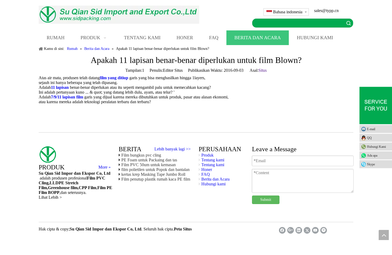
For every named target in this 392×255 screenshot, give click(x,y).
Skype (371, 164)
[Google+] (290, 230)
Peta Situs (183, 229)
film (74, 187)
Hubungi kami (213, 184)
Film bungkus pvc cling (141, 155)
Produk (207, 155)
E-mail (371, 129)
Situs (262, 70)
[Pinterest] (323, 230)
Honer (206, 169)
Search (348, 23)
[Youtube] (315, 230)
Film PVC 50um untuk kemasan (148, 164)
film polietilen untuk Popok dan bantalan (155, 169)
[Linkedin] (298, 230)
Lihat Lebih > (50, 197)
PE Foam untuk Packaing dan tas (149, 160)
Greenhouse (59, 187)
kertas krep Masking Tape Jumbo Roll (153, 174)
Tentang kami (212, 160)
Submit (265, 200)
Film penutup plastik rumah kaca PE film (155, 179)
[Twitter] (307, 230)
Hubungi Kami (376, 147)
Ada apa (372, 155)
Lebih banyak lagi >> (172, 149)
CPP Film (87, 187)
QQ (369, 138)
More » (104, 167)
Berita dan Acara (215, 179)
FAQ (205, 174)
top (384, 235)
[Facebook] (282, 230)
